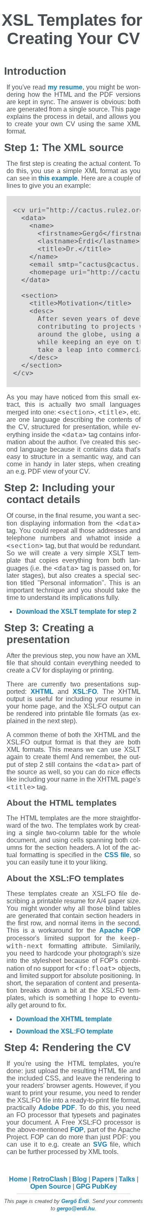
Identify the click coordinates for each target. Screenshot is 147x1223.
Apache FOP (119, 930)
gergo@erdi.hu (76, 1208)
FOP (77, 1129)
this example (58, 178)
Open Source (50, 1186)
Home (18, 1179)
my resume (65, 87)
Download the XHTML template (64, 1019)
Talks (127, 1179)
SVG (100, 1144)
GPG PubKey (96, 1186)
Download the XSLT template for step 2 (76, 611)
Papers (103, 1179)
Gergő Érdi (75, 1201)
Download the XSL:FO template (64, 1031)
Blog (79, 1179)
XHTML (42, 691)
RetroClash (49, 1179)
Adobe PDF (56, 1107)
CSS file (117, 854)
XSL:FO (85, 691)
